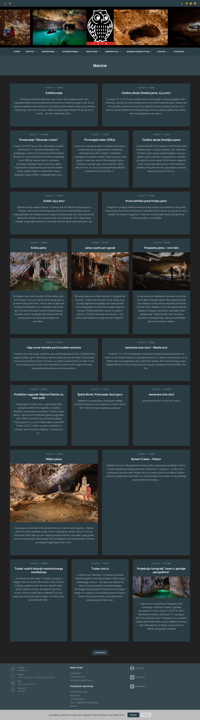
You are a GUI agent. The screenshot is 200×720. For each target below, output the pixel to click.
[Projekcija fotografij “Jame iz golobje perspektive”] (161, 587)
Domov (17, 51)
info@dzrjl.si (23, 670)
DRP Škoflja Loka (78, 691)
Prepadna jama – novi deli (161, 247)
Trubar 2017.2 (100, 568)
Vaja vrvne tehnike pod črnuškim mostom (54, 347)
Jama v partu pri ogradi (100, 247)
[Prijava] (10, 3)
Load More (100, 652)
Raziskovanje (48, 51)
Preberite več (55, 121)
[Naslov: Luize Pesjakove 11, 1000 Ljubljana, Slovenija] (13, 676)
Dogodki (161, 51)
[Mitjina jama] (54, 493)
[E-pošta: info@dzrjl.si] (13, 669)
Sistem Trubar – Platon (146, 459)
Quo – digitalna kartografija (84, 702)
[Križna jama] (38, 271)
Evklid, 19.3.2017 (53, 201)
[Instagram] (191, 3)
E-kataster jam (77, 676)
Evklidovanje (54, 93)
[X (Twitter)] (195, 3)
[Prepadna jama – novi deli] (161, 271)
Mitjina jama (54, 459)
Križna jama (38, 247)
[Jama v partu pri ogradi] (100, 271)
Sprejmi (133, 715)
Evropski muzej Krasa (81, 680)
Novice (60, 88)
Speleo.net (75, 673)
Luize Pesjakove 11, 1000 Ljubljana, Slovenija (36, 677)
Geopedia (75, 695)
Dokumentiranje (70, 51)
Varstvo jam (91, 51)
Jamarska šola (111, 51)
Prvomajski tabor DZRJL (100, 139)
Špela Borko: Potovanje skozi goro (100, 394)
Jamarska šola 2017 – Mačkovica (146, 347)
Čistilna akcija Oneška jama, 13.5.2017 (146, 93)
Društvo (30, 51)
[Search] (5, 3)
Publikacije (179, 51)
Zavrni (146, 715)
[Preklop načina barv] (182, 3)
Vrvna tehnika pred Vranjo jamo (146, 201)
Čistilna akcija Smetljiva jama (161, 139)
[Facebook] (187, 3)
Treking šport (77, 698)
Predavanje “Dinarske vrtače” (38, 139)
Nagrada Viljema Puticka (138, 51)
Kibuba (73, 706)
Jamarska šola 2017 (161, 394)
